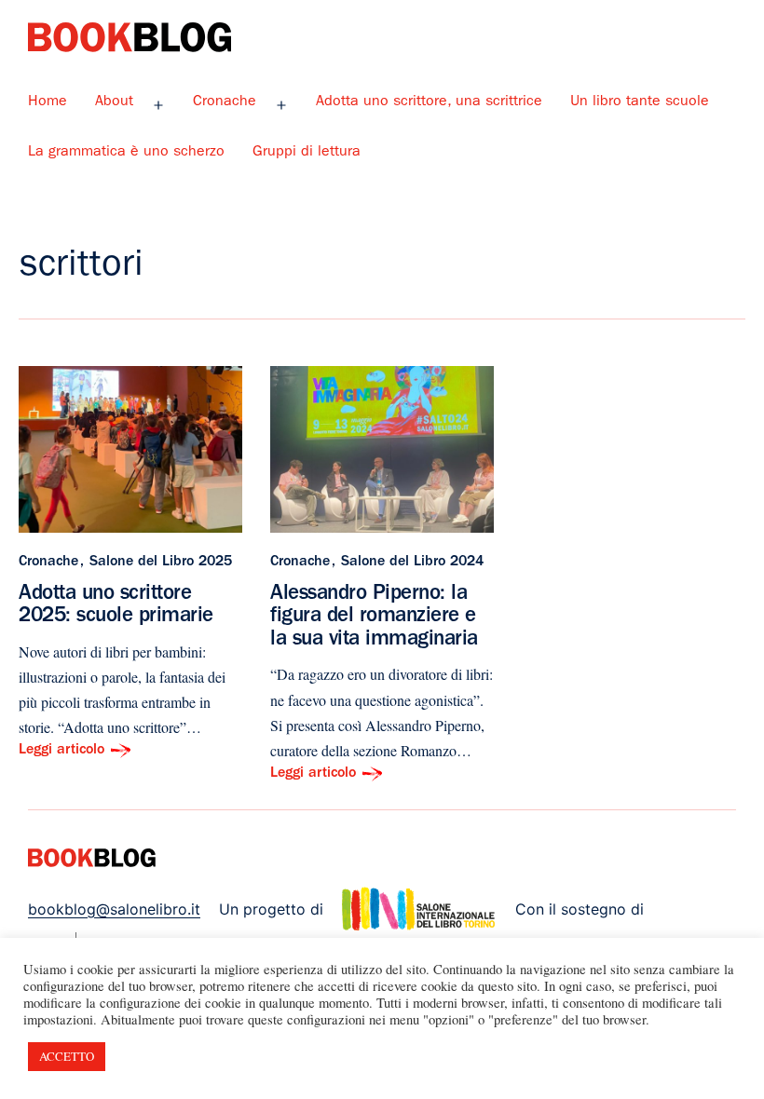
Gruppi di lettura (306, 152)
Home (47, 102)
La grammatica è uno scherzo (126, 152)
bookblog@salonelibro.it (114, 909)
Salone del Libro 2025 (160, 562)
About (114, 102)
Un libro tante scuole (639, 102)
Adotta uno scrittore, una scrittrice (429, 102)
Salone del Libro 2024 (412, 562)
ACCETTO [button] (66, 1056)
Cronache (224, 102)
